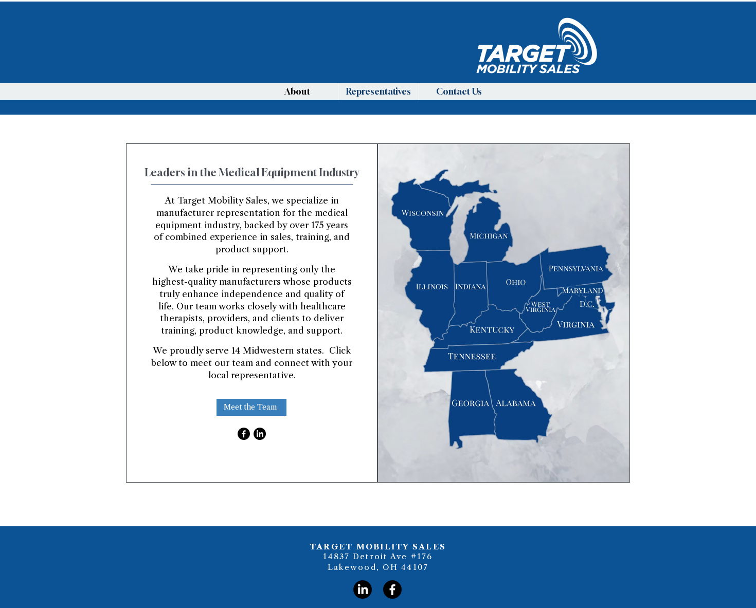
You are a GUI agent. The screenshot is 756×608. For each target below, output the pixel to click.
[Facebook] (244, 434)
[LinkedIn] (260, 434)
